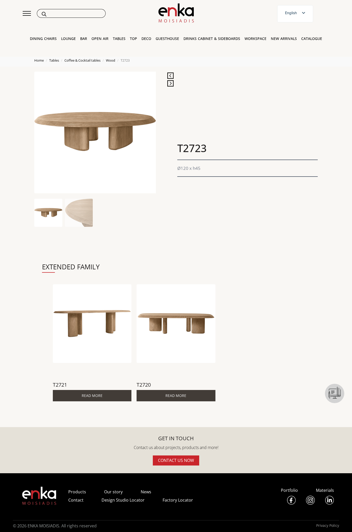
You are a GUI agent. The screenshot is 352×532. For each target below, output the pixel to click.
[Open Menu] (27, 13)
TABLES (119, 38)
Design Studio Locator (123, 500)
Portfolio (289, 490)
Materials (325, 490)
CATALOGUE (311, 38)
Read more (92, 395)
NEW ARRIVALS (284, 38)
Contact (75, 500)
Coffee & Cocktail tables (82, 60)
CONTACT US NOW (176, 460)
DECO (146, 38)
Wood (110, 60)
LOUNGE (68, 38)
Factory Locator (178, 500)
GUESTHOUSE (167, 38)
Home (39, 60)
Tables (54, 60)
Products (77, 492)
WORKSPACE (255, 38)
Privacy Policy (327, 525)
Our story (113, 492)
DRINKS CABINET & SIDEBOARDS (211, 38)
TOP (133, 38)
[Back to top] (341, 521)
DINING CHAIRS (43, 38)
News (146, 492)
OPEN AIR (99, 38)
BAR (83, 38)
